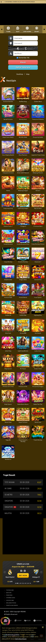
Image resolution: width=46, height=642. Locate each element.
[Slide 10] (30, 583)
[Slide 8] (27, 583)
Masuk (23, 62)
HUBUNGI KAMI (10, 600)
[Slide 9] (28, 583)
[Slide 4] (20, 583)
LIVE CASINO (27, 31)
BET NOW (23, 575)
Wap (28, 74)
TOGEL (8, 31)
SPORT (36, 31)
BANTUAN (8, 592)
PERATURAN (9, 595)
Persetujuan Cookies (12, 634)
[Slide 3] (18, 583)
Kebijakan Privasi (20, 639)
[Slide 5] (22, 583)
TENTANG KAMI (10, 590)
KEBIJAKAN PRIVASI (11, 602)
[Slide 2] (17, 583)
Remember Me (24, 58)
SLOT (18, 31)
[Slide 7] (25, 583)
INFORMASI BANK (10, 597)
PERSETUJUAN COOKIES (12, 605)
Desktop (19, 74)
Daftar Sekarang (23, 67)
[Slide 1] (15, 583)
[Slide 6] (23, 583)
